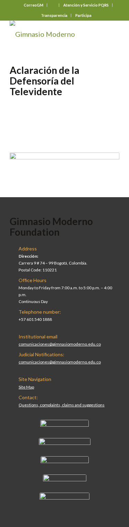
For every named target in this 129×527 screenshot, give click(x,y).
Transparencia (54, 15)
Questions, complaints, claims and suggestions (62, 404)
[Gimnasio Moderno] (53, 34)
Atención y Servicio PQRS (86, 5)
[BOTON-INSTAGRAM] (64, 443)
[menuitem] (33, 5)
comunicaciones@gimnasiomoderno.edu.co (60, 344)
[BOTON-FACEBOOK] (64, 425)
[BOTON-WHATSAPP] (64, 498)
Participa (83, 15)
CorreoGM (33, 5)
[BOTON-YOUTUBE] (65, 461)
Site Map (26, 387)
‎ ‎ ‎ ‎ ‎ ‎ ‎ (53, 5)
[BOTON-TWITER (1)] (64, 479)
